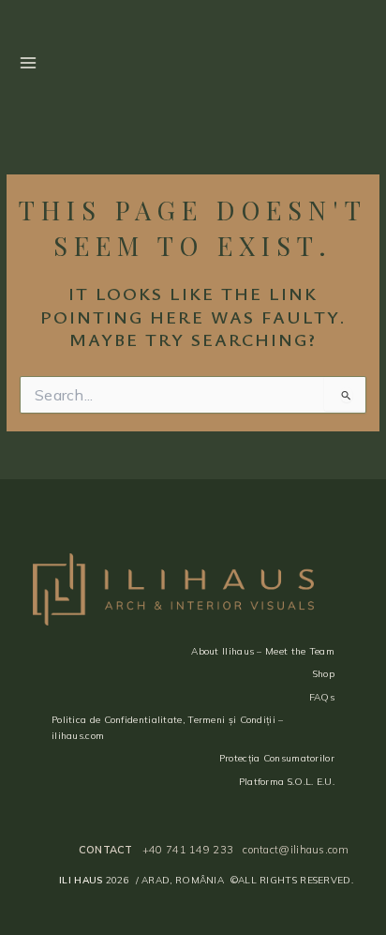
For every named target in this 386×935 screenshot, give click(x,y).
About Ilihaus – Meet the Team (262, 651)
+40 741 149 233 (188, 849)
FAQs (321, 697)
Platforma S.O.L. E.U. (286, 782)
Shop (323, 674)
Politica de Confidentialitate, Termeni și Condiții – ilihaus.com (168, 728)
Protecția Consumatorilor (276, 758)
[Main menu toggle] (27, 63)
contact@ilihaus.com (296, 849)
